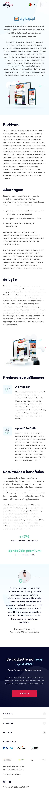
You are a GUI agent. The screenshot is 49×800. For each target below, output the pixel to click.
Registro (24, 693)
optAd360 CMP (25, 428)
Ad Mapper (22, 386)
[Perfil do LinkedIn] (10, 782)
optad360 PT (8, 4)
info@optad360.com (12, 774)
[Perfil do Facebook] (4, 782)
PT (34, 5)
